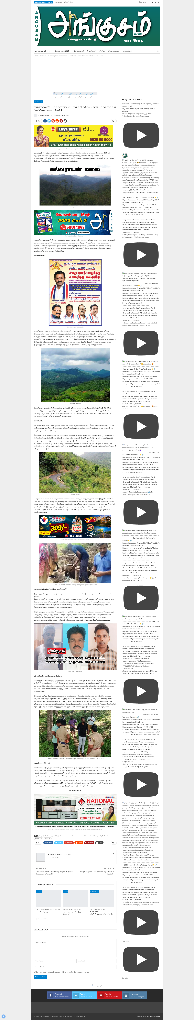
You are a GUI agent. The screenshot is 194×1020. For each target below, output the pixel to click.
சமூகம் (66, 891)
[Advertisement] (97, 74)
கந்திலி (55, 835)
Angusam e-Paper (42, 51)
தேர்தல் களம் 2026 (62, 51)
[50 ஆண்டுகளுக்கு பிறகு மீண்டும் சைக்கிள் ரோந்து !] (48, 898)
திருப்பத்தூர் (47, 838)
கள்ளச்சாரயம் (73, 835)
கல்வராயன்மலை (63, 835)
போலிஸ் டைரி (79, 51)
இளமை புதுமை (113, 51)
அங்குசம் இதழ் (68, 2)
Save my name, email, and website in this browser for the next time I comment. (63, 972)
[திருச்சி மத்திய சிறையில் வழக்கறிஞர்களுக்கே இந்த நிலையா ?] (75, 898)
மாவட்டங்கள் (127, 51)
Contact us (58, 2)
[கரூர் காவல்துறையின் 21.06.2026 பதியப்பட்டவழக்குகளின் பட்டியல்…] (102, 898)
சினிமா (102, 51)
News (39, 891)
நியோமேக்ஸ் (91, 51)
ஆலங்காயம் (48, 835)
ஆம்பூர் (41, 835)
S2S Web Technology (153, 1016)
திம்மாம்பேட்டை (38, 838)
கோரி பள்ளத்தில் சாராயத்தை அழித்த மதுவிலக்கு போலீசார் (92, 835)
